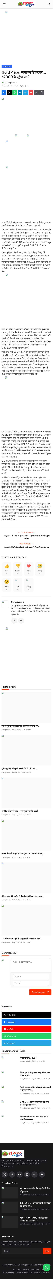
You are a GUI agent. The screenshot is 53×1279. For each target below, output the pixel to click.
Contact (16, 1269)
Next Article (25, 544)
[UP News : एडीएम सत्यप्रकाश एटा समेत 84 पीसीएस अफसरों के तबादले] (10, 1106)
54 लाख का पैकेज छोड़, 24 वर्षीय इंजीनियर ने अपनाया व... (23, 896)
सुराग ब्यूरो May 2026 (28, 1057)
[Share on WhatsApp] (14, 92)
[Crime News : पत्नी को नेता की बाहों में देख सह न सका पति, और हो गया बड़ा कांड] (10, 1207)
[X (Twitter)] (5, 1174)
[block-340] (26, 402)
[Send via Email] (31, 92)
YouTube (11, 1029)
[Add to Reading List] (41, 92)
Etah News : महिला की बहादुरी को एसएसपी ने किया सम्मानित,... (35, 1088)
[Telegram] (34, 1174)
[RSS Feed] (21, 621)
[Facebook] (14, 621)
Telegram (11, 1043)
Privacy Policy (8, 1272)
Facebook (11, 1022)
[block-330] (26, 12)
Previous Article (28, 532)
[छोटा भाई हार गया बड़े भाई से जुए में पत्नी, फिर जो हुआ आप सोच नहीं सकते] (10, 1192)
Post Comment (38, 992)
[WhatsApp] (27, 1174)
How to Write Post (42, 1272)
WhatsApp (11, 1036)
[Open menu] (4, 4)
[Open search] (49, 4)
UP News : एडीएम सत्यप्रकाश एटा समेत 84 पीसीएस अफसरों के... (34, 1103)
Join (47, 1251)
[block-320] (26, 653)
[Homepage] (26, 4)
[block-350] (20, 135)
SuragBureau (17, 602)
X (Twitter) (11, 1015)
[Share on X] (9, 92)
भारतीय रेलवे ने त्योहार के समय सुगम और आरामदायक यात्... (23, 853)
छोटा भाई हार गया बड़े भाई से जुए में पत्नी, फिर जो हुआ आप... (35, 1189)
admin (22, 1061)
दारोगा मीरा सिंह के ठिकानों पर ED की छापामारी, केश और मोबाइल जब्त (26, 547)
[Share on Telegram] (25, 92)
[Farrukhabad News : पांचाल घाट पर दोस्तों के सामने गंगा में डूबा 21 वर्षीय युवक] (10, 1121)
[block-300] (26, 192)
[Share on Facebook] (4, 92)
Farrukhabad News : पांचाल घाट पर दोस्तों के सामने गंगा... (34, 1118)
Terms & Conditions (30, 1269)
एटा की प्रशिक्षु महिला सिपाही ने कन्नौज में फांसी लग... (21, 725)
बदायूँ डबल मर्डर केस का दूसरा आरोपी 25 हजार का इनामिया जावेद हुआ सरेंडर (26, 537)
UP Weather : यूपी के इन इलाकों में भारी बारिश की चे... (22, 938)
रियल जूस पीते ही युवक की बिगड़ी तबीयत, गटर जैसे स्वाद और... (35, 1074)
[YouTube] (19, 1174)
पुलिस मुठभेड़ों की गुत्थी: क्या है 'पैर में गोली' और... (19, 768)
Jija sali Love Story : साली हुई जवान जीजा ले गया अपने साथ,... (34, 1219)
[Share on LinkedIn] (20, 92)
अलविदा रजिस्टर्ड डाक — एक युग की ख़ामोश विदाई (20, 811)
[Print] (36, 92)
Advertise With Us (24, 1272)
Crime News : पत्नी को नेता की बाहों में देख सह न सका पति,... (35, 1204)
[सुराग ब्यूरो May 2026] (10, 1062)
